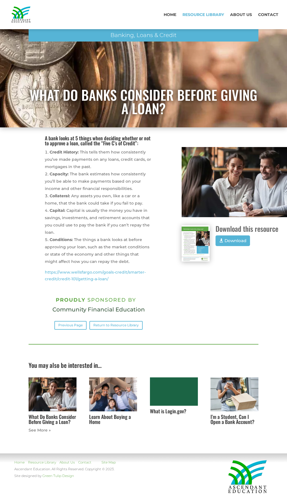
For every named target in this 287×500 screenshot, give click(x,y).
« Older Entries (44, 430)
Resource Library (203, 14)
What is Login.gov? (168, 411)
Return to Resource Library (116, 325)
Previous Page (70, 325)
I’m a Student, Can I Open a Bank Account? (232, 419)
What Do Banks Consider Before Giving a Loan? (52, 419)
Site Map (108, 462)
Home (170, 14)
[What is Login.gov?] (174, 391)
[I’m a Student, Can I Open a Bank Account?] (234, 394)
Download (235, 240)
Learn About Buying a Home (110, 419)
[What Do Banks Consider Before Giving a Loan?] (53, 394)
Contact (268, 14)
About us (241, 14)
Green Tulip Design (58, 476)
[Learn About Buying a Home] (113, 394)
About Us (67, 462)
